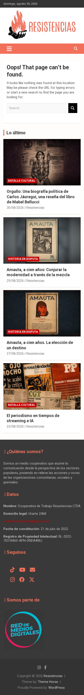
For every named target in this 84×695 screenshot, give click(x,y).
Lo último (16, 132)
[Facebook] (22, 580)
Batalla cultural (21, 180)
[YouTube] (22, 570)
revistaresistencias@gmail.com (26, 521)
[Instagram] (12, 580)
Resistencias (35, 207)
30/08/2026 (15, 207)
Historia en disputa (23, 259)
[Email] (32, 570)
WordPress (56, 688)
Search (72, 108)
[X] (31, 580)
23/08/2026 (15, 426)
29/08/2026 (15, 280)
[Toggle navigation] (9, 48)
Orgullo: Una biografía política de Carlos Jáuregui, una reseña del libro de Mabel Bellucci (41, 196)
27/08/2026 (15, 353)
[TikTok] (12, 570)
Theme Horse (48, 682)
